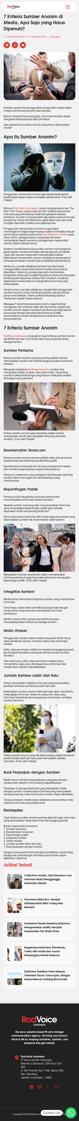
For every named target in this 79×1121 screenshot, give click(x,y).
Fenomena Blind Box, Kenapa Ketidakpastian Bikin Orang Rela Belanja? (43, 903)
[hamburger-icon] (67, 7)
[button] (7, 45)
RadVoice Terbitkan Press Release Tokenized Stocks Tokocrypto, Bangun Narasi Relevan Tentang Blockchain (47, 975)
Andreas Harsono (38, 369)
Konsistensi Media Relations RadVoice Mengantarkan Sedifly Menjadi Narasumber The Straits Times (47, 927)
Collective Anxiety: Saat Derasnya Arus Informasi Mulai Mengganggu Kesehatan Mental (48, 879)
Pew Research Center (55, 234)
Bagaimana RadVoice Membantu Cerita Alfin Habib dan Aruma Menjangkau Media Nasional (44, 951)
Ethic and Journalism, (26, 208)
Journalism (54, 36)
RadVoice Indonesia (15, 335)
